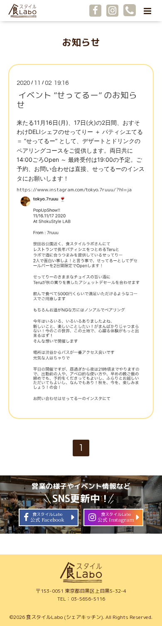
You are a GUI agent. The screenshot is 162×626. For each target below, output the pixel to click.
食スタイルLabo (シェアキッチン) (64, 617)
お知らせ (81, 42)
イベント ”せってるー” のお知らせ (77, 99)
